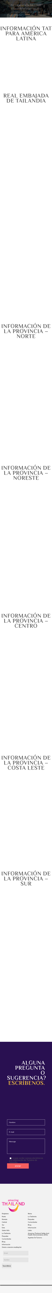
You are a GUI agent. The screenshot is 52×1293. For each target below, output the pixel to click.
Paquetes (31, 1219)
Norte (4, 1217)
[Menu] (19, 7)
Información (32, 1228)
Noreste (4, 1219)
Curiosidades (32, 1222)
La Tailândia (32, 1217)
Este (3, 1228)
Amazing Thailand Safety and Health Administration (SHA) (38, 1234)
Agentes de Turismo (35, 1238)
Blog (29, 1225)
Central (4, 1222)
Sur (3, 1225)
